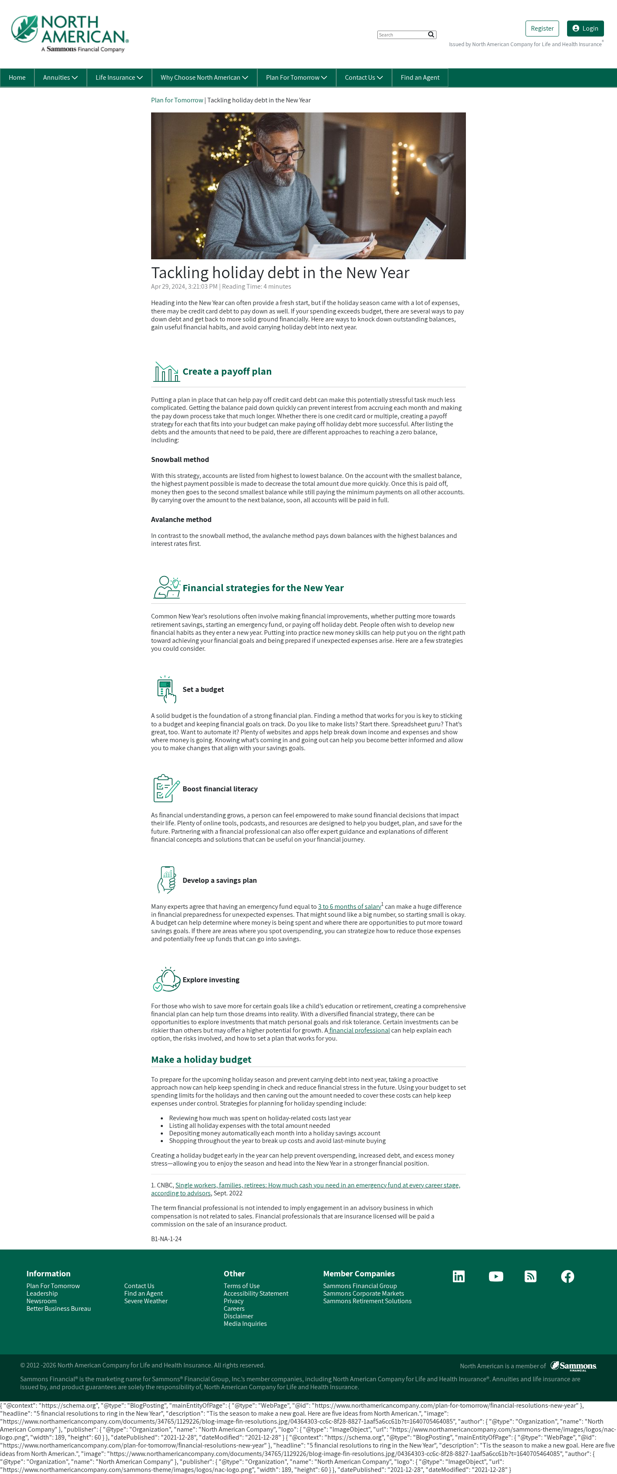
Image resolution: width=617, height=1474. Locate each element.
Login (591, 28)
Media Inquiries (245, 1323)
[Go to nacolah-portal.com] (70, 33)
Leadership (42, 1293)
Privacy (233, 1301)
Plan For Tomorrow (53, 1285)
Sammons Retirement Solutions (367, 1301)
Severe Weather (145, 1301)
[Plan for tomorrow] (530, 1279)
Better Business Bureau (58, 1308)
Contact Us (139, 1285)
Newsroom (41, 1301)
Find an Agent (143, 1293)
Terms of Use (242, 1285)
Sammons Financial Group (360, 1285)
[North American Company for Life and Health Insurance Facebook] (567, 1279)
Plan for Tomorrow (177, 100)
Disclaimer (238, 1316)
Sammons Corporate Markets (363, 1293)
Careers (234, 1308)
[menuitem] (17, 77)
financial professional (359, 1030)
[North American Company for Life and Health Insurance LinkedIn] (459, 1279)
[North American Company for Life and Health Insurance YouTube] (496, 1279)
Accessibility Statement (256, 1293)
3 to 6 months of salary (349, 906)
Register (542, 28)
